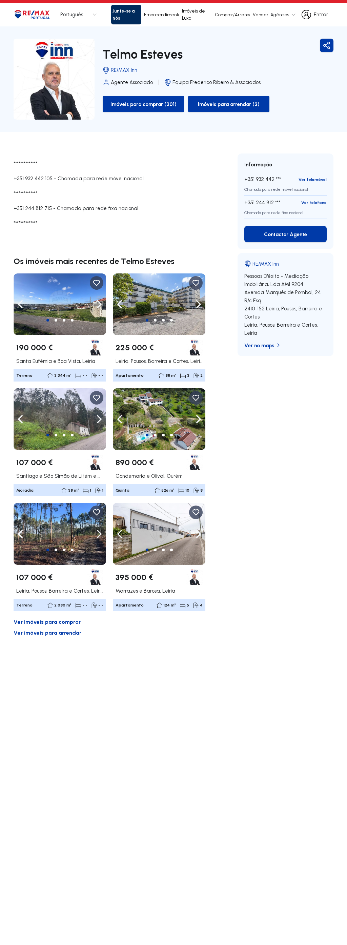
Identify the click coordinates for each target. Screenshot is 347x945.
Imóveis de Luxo (193, 14)
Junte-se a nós (124, 14)
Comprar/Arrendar (232, 14)
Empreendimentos (162, 14)
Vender (260, 14)
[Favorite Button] (97, 283)
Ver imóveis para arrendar (47, 632)
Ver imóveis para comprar (47, 621)
